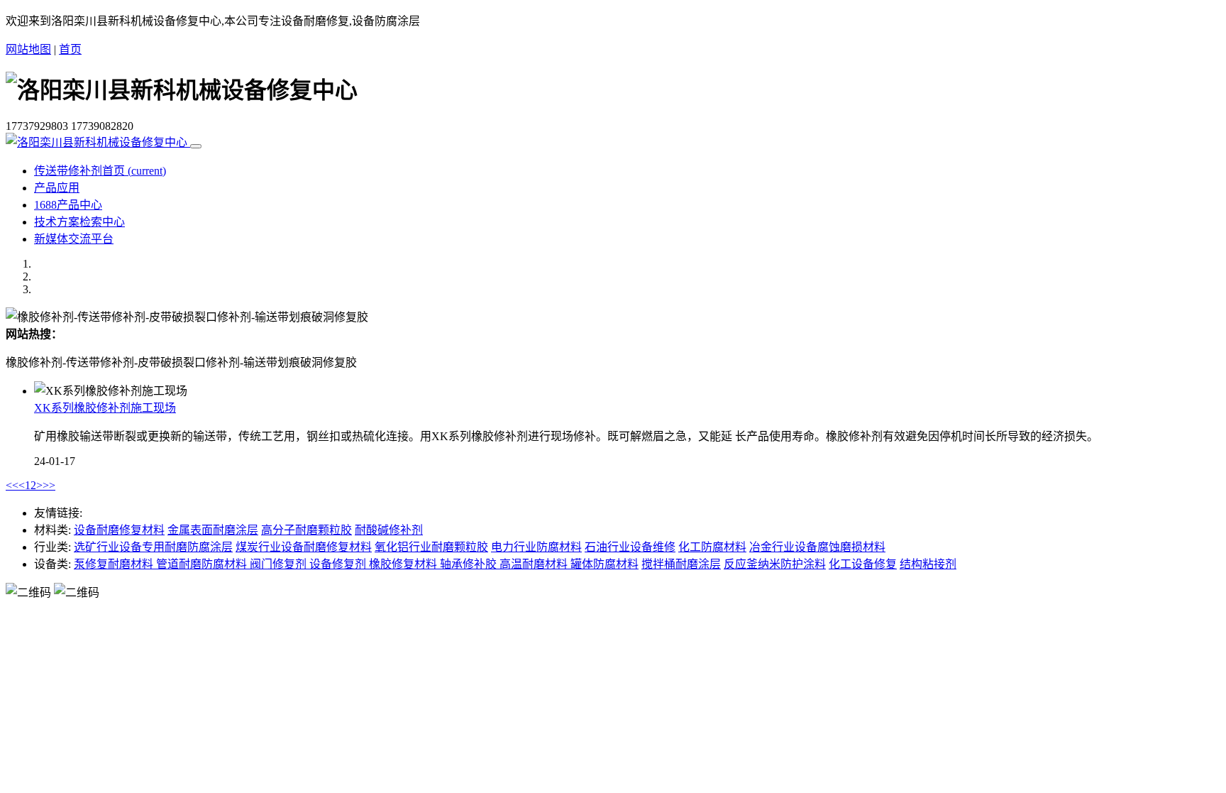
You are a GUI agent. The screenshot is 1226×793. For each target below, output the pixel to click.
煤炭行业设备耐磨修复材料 (304, 547)
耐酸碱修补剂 (389, 530)
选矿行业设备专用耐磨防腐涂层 (153, 547)
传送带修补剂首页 (100, 171)
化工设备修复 (863, 564)
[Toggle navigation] (195, 146)
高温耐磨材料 (534, 564)
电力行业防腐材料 (536, 547)
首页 (70, 49)
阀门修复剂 (279, 564)
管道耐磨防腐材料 (203, 564)
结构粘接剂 (928, 564)
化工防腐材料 (712, 547)
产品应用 (56, 188)
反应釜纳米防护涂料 (775, 564)
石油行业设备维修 (630, 547)
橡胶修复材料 (404, 564)
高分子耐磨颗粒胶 (306, 530)
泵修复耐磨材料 (115, 564)
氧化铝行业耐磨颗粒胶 (431, 547)
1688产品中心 (68, 205)
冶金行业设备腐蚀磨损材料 (817, 547)
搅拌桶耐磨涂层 (681, 564)
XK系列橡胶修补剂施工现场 (105, 408)
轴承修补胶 (469, 564)
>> (49, 485)
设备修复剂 (339, 564)
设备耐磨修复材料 (119, 530)
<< (12, 485)
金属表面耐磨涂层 (212, 530)
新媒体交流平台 (74, 239)
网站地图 (28, 49)
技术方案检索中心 (79, 222)
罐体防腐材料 (604, 564)
